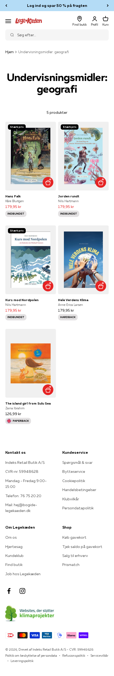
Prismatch (71, 564)
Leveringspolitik (22, 661)
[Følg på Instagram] (22, 591)
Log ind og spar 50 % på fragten (57, 5)
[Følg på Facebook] (8, 591)
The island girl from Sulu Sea (28, 403)
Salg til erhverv (75, 555)
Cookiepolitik (73, 480)
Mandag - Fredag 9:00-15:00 (26, 483)
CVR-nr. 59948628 (21, 471)
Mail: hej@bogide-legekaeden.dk (21, 507)
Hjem (9, 52)
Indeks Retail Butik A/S (25, 462)
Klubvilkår (70, 499)
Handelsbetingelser (79, 489)
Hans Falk (13, 196)
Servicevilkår (99, 655)
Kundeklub (14, 555)
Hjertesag (14, 546)
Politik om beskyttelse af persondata (31, 655)
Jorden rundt (68, 196)
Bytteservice (73, 471)
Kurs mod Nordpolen (21, 300)
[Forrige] (6, 5)
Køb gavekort (74, 537)
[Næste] (108, 5)
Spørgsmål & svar (77, 462)
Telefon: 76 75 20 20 (23, 495)
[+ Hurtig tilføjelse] (48, 182)
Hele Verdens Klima (73, 300)
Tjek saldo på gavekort (82, 546)
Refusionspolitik (73, 655)
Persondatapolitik (78, 508)
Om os (11, 537)
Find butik (14, 564)
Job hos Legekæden (23, 573)
